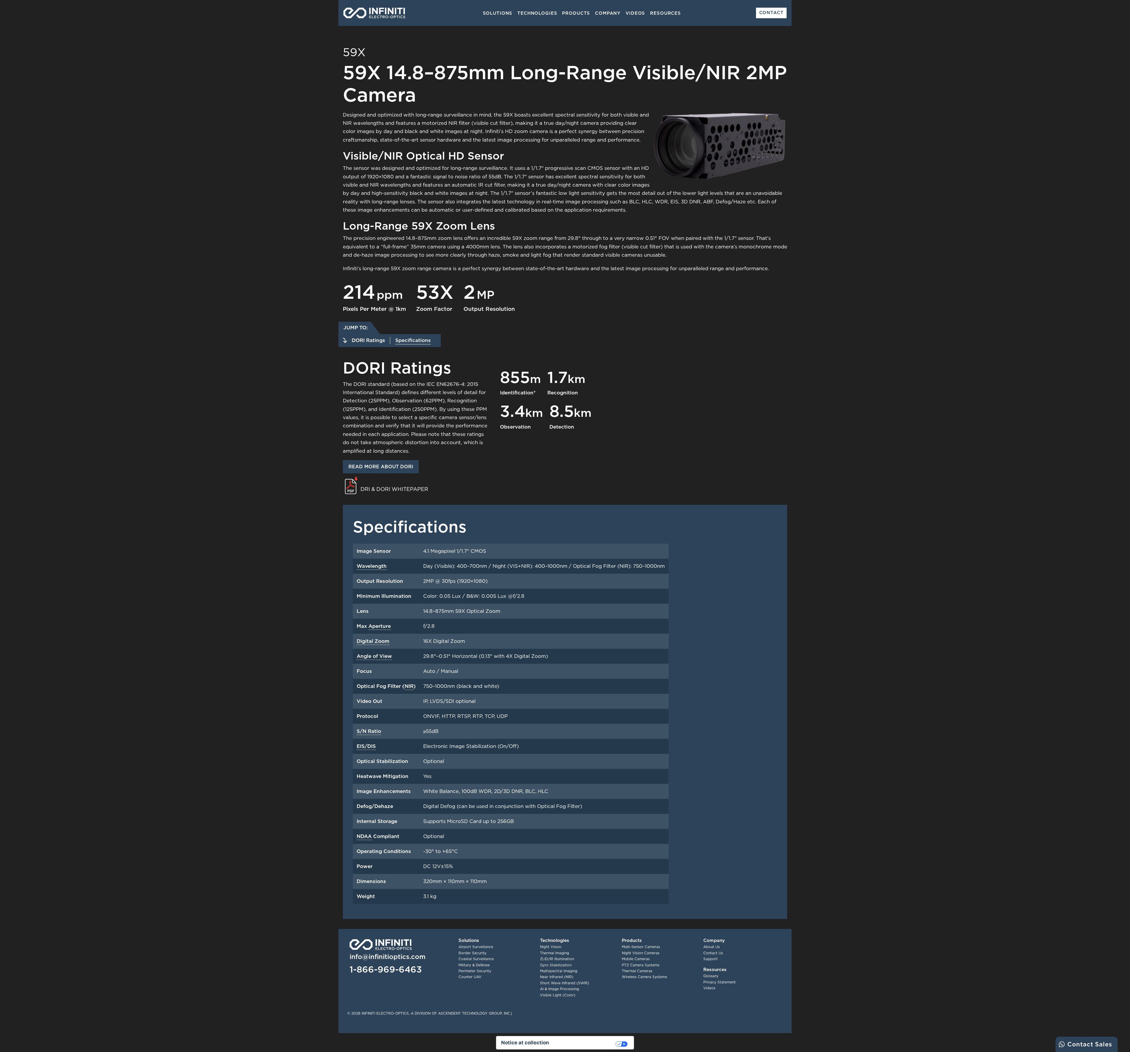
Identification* (518, 392)
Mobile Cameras (636, 958)
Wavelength (372, 566)
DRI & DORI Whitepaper (394, 489)
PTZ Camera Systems (640, 965)
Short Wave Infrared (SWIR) (564, 982)
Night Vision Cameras (640, 952)
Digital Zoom (373, 641)
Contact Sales (1089, 1044)
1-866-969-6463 (386, 969)
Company (608, 13)
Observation (515, 426)
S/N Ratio (369, 731)
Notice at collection (525, 1043)
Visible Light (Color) (557, 995)
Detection (561, 426)
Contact (771, 12)
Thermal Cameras (637, 970)
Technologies (537, 13)
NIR (409, 686)
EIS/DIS (366, 746)
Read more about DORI (380, 466)
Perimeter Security (474, 970)
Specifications (413, 340)
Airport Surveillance (475, 946)
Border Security (472, 952)
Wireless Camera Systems (644, 976)
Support (710, 958)
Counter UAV (469, 976)
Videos (635, 13)
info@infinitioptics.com (388, 956)
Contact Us (713, 952)
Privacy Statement (719, 982)
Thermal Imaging (554, 952)
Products (576, 13)
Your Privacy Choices (585, 1044)
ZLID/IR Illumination (557, 958)
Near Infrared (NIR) (556, 976)
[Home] (374, 12)
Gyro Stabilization (555, 965)
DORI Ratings (368, 340)
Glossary (710, 975)
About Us (711, 946)
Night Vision (550, 946)
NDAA (364, 836)
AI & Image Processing (559, 988)
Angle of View (374, 656)
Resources (665, 13)
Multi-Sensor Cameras (641, 946)
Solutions (498, 13)
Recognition (562, 392)
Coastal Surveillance (476, 958)
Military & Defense (474, 965)
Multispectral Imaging (558, 970)
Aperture (379, 626)
